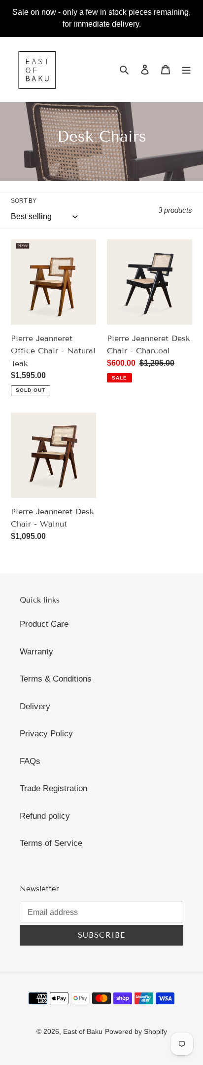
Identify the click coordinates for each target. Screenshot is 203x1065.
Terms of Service (51, 843)
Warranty (36, 651)
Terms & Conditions (56, 679)
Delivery (35, 706)
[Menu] (186, 69)
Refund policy (45, 816)
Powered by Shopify (136, 1031)
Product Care (44, 624)
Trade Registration (53, 788)
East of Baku (82, 1031)
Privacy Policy (46, 733)
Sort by (23, 200)
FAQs (30, 761)
